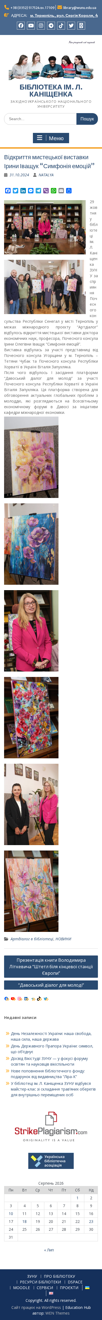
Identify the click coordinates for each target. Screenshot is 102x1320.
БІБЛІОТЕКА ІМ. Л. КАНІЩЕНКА (51, 90)
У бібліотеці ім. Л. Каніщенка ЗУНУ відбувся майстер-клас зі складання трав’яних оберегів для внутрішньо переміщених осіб (53, 1089)
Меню (56, 138)
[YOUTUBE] (31, 26)
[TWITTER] (71, 26)
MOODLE (21, 1288)
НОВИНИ (63, 938)
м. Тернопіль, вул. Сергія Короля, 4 (64, 15)
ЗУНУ (32, 1276)
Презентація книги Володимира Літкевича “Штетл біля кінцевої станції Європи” (51, 966)
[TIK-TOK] (61, 26)
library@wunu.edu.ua (79, 8)
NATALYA (46, 174)
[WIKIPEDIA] (81, 26)
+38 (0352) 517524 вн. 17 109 (32, 8)
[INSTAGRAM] (41, 26)
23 (91, 1221)
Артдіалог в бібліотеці (32, 938)
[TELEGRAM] (51, 26)
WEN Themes (57, 1313)
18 (24, 1221)
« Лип (49, 1249)
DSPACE (75, 1282)
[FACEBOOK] (21, 26)
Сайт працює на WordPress (36, 1307)
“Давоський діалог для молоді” (51, 985)
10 (11, 1213)
